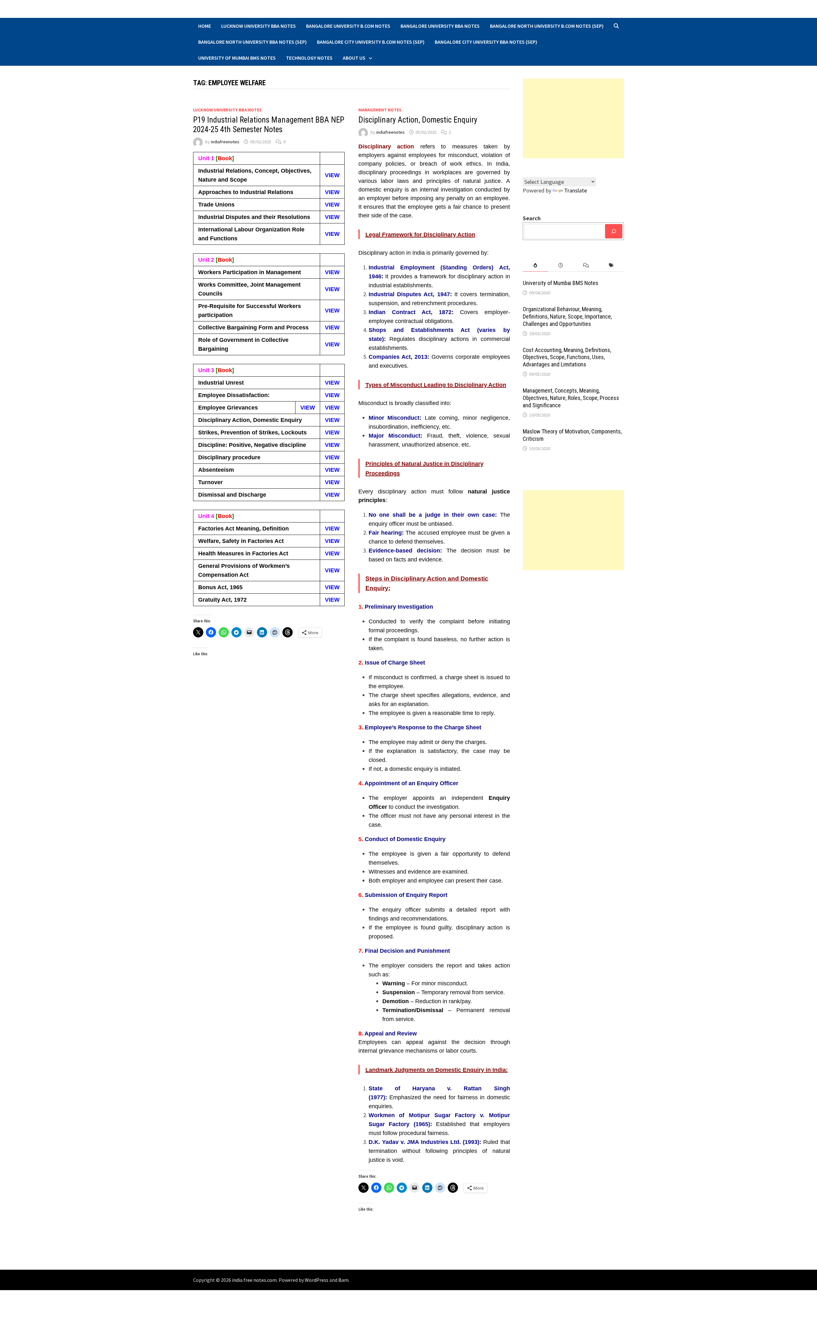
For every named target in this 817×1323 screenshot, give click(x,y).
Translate (575, 190)
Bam (343, 1280)
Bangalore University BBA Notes (440, 26)
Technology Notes (309, 58)
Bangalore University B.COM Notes (348, 26)
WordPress (316, 1280)
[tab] (535, 265)
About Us (354, 58)
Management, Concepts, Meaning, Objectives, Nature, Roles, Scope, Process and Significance (571, 398)
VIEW (332, 175)
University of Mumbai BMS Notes (237, 58)
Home (204, 26)
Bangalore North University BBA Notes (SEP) (252, 42)
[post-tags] (611, 265)
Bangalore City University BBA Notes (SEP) (486, 42)
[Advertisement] (573, 118)
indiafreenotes (225, 142)
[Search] (613, 231)
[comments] (585, 265)
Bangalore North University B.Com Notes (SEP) (546, 26)
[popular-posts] (535, 265)
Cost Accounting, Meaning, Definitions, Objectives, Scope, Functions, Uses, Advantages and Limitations (567, 357)
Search (532, 218)
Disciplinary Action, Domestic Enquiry (417, 119)
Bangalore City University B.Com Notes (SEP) (370, 42)
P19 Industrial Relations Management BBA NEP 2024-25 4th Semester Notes (268, 124)
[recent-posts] (560, 265)
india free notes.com (254, 1280)
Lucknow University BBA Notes (258, 26)
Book (225, 158)
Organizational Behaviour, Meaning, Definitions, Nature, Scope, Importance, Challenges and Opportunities (567, 316)
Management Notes (379, 110)
